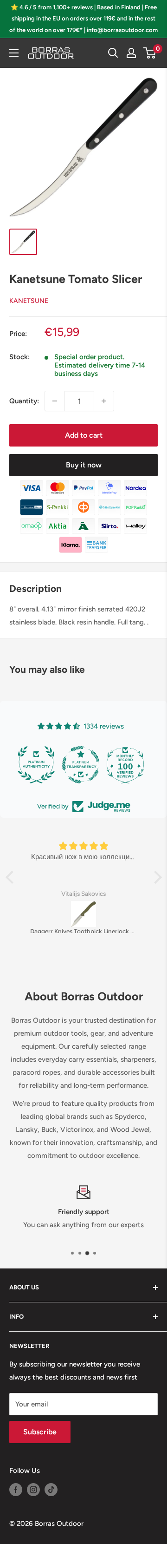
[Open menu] (14, 53)
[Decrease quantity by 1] (54, 401)
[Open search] (113, 53)
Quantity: (24, 401)
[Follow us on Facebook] (15, 1489)
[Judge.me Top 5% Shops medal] (125, 764)
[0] (150, 53)
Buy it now (84, 464)
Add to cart (84, 435)
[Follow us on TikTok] (51, 1489)
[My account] (131, 53)
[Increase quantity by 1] (104, 401)
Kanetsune (28, 301)
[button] (11, 877)
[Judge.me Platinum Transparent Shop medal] (36, 764)
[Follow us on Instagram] (33, 1489)
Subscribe (40, 1431)
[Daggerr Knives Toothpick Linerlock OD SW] (83, 914)
